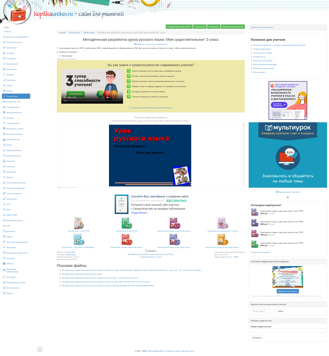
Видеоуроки (200, 26)
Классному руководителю (17, 242)
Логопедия (10, 277)
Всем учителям (12, 287)
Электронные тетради (262, 52)
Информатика (12, 63)
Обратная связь (173, 351)
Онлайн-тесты (259, 56)
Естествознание (13, 123)
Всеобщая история (14, 134)
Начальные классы (14, 42)
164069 (235, 257)
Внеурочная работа (14, 220)
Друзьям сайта (188, 351)
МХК (8, 209)
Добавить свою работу (287, 291)
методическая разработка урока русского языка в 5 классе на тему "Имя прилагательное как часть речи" (106, 281)
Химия (9, 85)
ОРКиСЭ (10, 263)
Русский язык (11, 96)
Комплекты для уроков (262, 60)
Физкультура (11, 198)
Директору (10, 231)
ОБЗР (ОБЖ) (11, 215)
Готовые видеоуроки (262, 49)
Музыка (9, 177)
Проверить (256, 337)
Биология (10, 53)
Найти (280, 311)
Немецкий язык (12, 107)
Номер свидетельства (261, 326)
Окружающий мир (14, 150)
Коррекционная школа (15, 282)
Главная (7, 31)
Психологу (10, 258)
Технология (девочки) (15, 188)
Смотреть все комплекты (260, 252)
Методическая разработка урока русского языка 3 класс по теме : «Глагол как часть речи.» (100, 277)
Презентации (88, 32)
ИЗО (8, 204)
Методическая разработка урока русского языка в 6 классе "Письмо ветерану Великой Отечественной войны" (108, 285)
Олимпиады (214, 26)
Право (9, 144)
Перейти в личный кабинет (262, 27)
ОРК (8, 225)
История (9, 117)
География (11, 58)
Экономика (11, 247)
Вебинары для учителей (233, 26)
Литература (11, 171)
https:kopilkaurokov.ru (156, 351)
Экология (10, 161)
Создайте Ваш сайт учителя (179, 26)
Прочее (9, 293)
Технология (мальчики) (16, 182)
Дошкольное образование (17, 36)
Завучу (9, 236)
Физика (9, 90)
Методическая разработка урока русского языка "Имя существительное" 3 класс (150, 254)
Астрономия (11, 47)
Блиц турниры (259, 72)
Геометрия (11, 80)
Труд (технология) (14, 193)
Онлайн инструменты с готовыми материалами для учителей (279, 45)
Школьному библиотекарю (12, 270)
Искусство (10, 166)
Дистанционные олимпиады (265, 64)
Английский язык (13, 101)
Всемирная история (14, 128)
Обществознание (13, 155)
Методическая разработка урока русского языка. (82, 274)
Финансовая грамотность (17, 252)
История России (13, 139)
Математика (11, 69)
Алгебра (9, 74)
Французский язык (14, 112)
